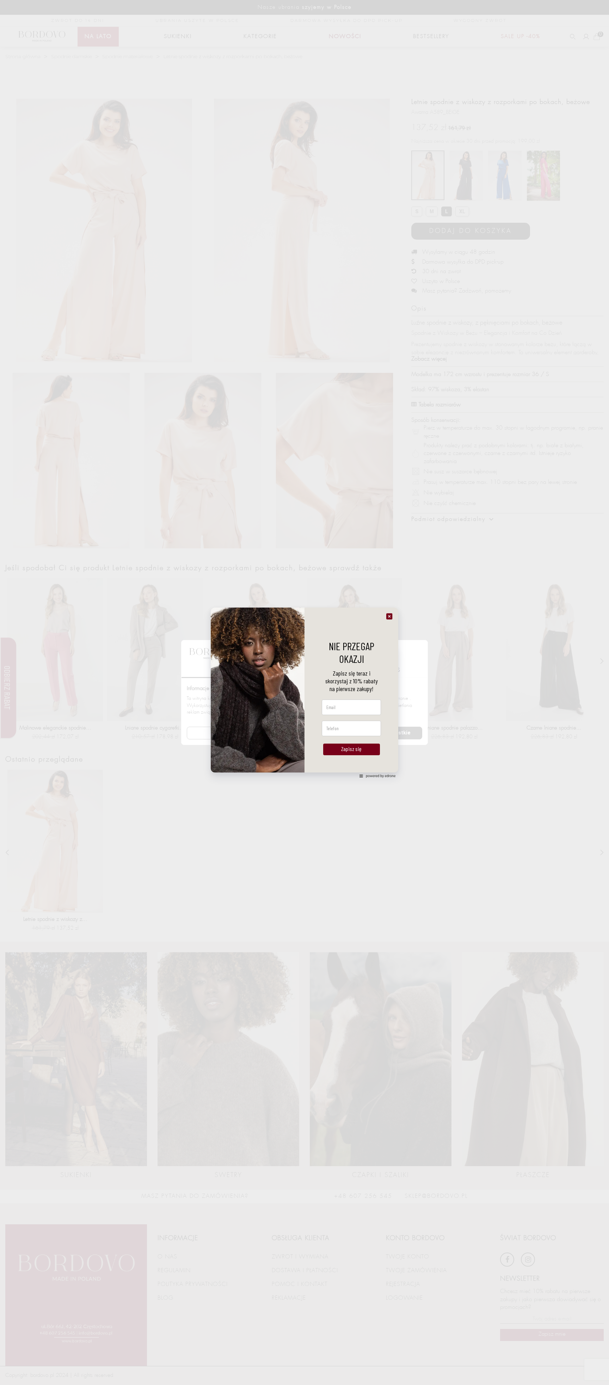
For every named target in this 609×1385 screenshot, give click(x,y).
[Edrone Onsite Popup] (304, 692)
